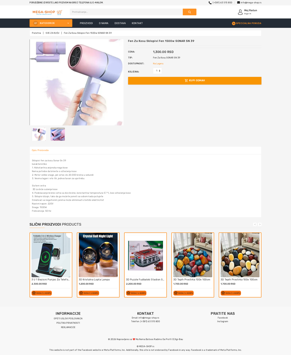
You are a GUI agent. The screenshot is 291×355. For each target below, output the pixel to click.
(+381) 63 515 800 (222, 2)
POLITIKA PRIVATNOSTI (68, 323)
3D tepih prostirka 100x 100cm (191, 279)
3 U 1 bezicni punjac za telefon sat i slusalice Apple (63, 279)
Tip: (130, 57)
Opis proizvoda (40, 150)
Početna (36, 33)
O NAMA (104, 23)
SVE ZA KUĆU (52, 33)
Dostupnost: (136, 63)
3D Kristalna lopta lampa (94, 279)
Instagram (222, 321)
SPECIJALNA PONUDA (248, 23)
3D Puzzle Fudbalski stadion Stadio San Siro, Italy (156, 279)
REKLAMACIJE (68, 327)
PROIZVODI (86, 23)
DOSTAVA (120, 23)
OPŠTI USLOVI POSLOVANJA (68, 318)
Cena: (131, 52)
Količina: (133, 72)
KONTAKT (137, 23)
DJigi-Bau (178, 339)
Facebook (223, 318)
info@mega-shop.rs (251, 2)
